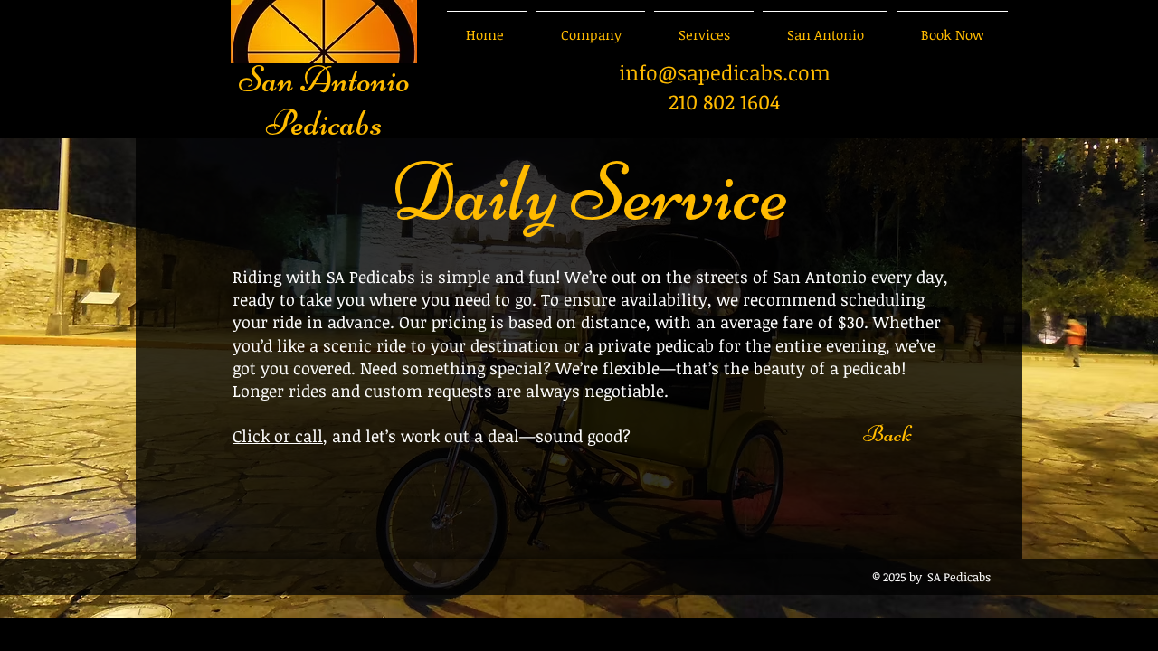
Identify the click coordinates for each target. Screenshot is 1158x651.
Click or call (278, 436)
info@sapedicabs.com (725, 72)
